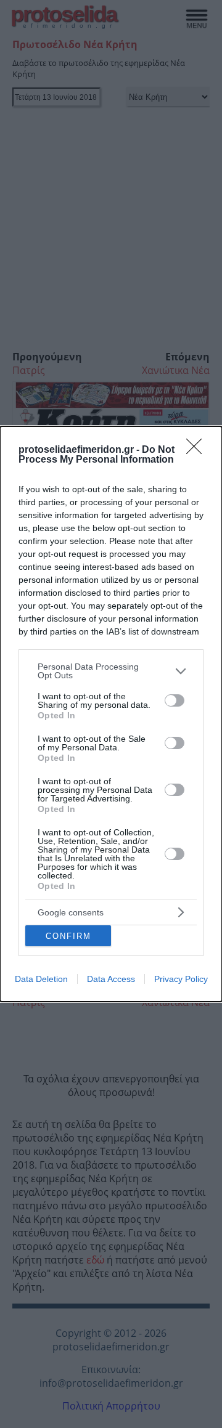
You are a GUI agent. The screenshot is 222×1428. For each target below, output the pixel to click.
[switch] (174, 700)
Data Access (111, 979)
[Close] (198, 450)
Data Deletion (41, 979)
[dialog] (111, 714)
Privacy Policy (181, 979)
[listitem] (111, 671)
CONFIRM (68, 936)
